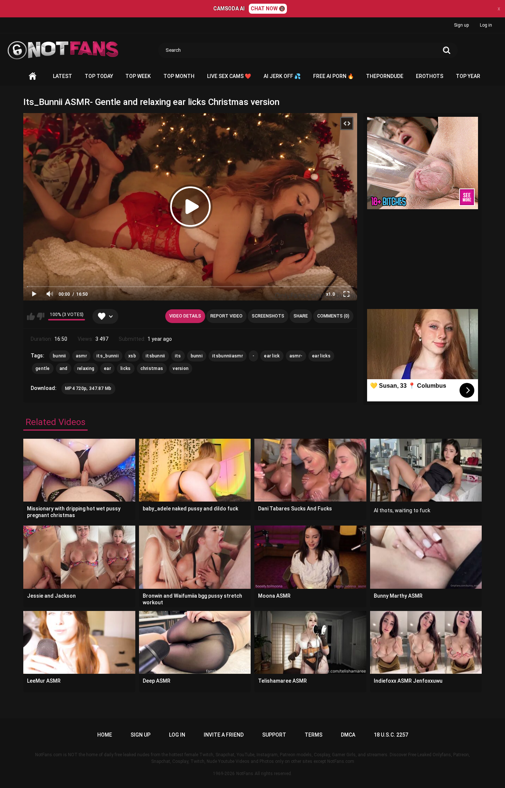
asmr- (296, 356)
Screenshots (268, 316)
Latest (62, 76)
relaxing (85, 368)
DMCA (348, 735)
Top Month (178, 76)
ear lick (271, 356)
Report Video (226, 316)
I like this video (31, 316)
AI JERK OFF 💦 (282, 76)
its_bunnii (107, 356)
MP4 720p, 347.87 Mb (88, 388)
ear (107, 368)
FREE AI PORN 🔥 (333, 76)
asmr (81, 356)
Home (32, 76)
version (181, 368)
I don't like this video (40, 316)
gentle (42, 368)
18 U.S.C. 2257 (391, 735)
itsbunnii (155, 356)
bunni (197, 356)
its (178, 356)
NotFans (244, 773)
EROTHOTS (429, 76)
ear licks (321, 356)
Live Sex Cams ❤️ (229, 76)
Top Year (468, 76)
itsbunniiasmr (227, 356)
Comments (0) (333, 316)
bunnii (59, 356)
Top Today (99, 76)
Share (301, 316)
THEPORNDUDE (384, 76)
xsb (132, 356)
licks (126, 368)
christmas (151, 368)
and (64, 368)
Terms (313, 735)
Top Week (138, 76)
